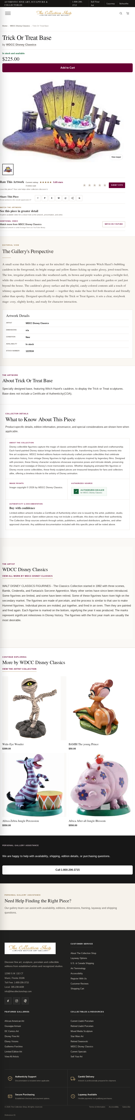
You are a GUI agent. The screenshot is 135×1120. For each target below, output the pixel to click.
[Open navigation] (7, 13)
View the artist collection (19, 669)
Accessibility (77, 973)
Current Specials (78, 1051)
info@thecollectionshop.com (18, 991)
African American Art (14, 1021)
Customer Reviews (80, 983)
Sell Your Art (95, 3)
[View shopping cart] (128, 13)
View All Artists (12, 1056)
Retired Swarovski (79, 1041)
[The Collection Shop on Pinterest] (25, 1000)
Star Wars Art (77, 1036)
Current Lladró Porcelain (82, 1021)
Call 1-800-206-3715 (67, 869)
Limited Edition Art (13, 1051)
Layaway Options (79, 958)
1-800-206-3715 (77, 3)
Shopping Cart (77, 988)
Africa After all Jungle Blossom (87, 821)
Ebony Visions (11, 1041)
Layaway (111, 3)
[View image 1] (8, 169)
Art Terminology (78, 968)
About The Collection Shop (83, 953)
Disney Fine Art (12, 1036)
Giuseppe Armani (13, 1026)
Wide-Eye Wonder (13, 744)
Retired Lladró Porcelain (82, 1026)
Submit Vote (117, 185)
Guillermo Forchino (14, 1046)
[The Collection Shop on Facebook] (8, 1000)
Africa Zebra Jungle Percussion (20, 821)
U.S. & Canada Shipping (82, 963)
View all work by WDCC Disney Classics (27, 576)
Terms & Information (97, 1107)
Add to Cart (67, 67)
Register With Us (79, 978)
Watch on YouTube (114, 224)
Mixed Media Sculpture (82, 1031)
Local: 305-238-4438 (14, 987)
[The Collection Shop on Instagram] (16, 1000)
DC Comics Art (12, 1031)
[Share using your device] (72, 198)
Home (4, 26)
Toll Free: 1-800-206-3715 (17, 982)
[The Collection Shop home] (64, 13)
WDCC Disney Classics (20, 26)
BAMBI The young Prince (84, 744)
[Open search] (121, 13)
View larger (116, 157)
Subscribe (123, 3)
